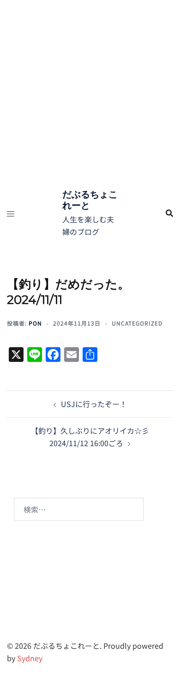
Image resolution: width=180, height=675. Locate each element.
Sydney (29, 657)
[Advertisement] (90, 94)
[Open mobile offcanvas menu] (10, 213)
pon (35, 323)
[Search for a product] (169, 213)
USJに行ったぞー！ (94, 403)
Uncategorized (137, 323)
